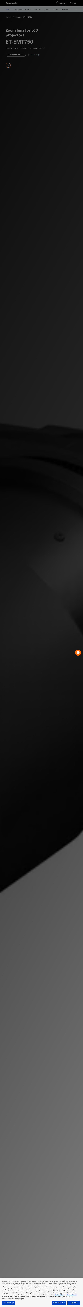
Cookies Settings (8, 1303)
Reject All (74, 1303)
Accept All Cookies (59, 1303)
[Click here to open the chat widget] (78, 653)
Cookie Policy (59, 1295)
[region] (41, 1292)
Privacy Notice (72, 1295)
